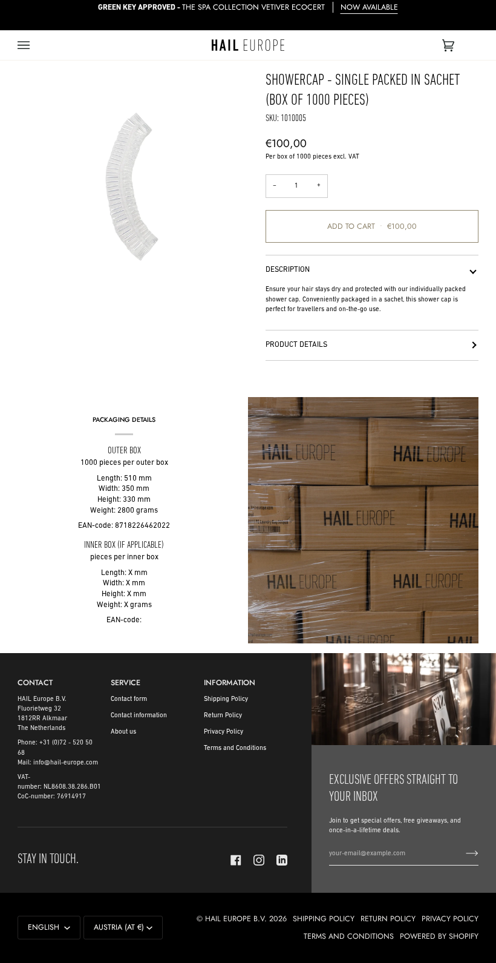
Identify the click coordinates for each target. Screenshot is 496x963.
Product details (296, 345)
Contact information (139, 715)
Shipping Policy (226, 699)
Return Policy (223, 715)
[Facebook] (235, 860)
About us (123, 732)
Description (288, 270)
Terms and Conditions (235, 748)
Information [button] (229, 682)
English (45, 927)
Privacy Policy (223, 732)
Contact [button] (35, 682)
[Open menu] (36, 45)
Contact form (129, 699)
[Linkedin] (281, 860)
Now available (369, 7)
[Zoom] (133, 186)
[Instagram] (258, 860)
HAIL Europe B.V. (236, 918)
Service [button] (125, 682)
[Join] (462, 854)
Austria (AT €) (119, 927)
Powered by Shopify (439, 936)
